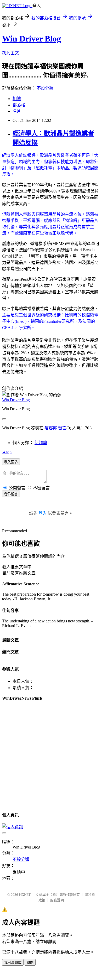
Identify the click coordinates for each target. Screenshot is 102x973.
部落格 (19, 105)
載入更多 (11, 462)
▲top (7, 452)
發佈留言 (11, 494)
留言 (62, 428)
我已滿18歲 (12, 963)
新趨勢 (41, 442)
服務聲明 (57, 900)
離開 (30, 963)
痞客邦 (50, 428)
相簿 (17, 98)
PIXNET (25, 895)
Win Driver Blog (31, 38)
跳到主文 (10, 53)
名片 (17, 111)
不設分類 (45, 88)
